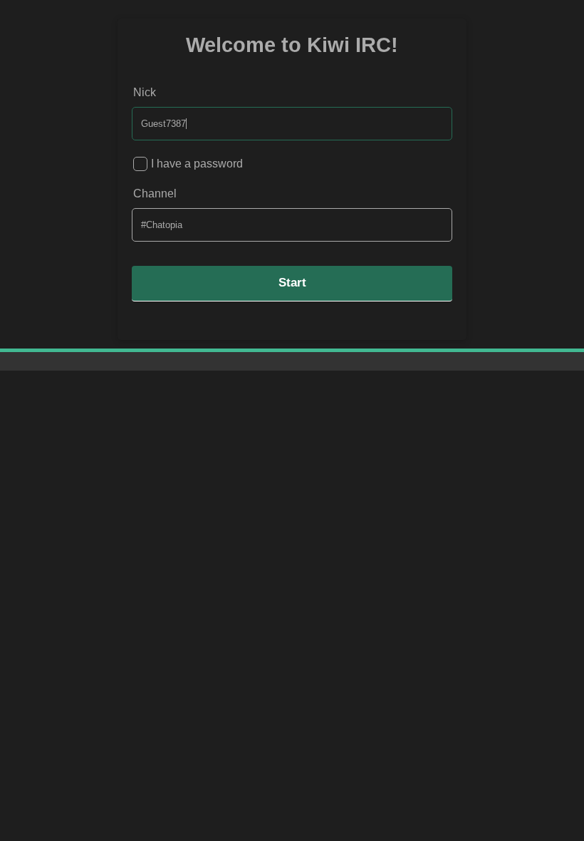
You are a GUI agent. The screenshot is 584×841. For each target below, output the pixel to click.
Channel (155, 193)
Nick (144, 92)
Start (292, 282)
